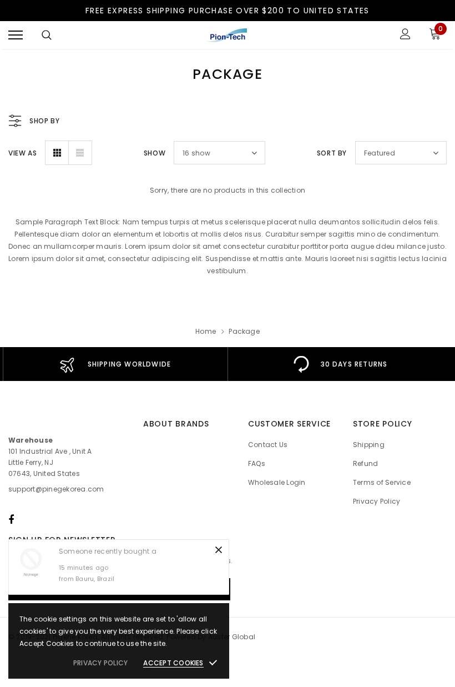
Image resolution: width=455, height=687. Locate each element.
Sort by (332, 153)
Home (205, 331)
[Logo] (226, 35)
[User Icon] (405, 35)
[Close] (218, 549)
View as (22, 153)
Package (244, 331)
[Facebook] (11, 519)
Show (154, 153)
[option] (115, 364)
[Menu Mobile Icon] (15, 35)
